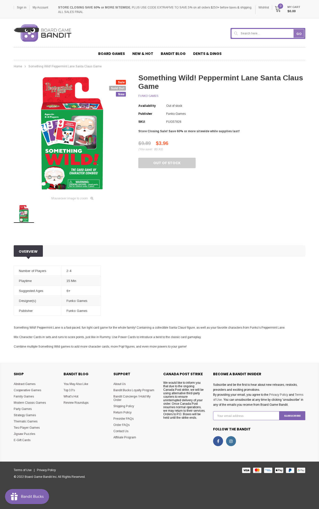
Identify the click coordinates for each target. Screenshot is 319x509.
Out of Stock (167, 162)
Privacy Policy (278, 394)
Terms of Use (24, 470)
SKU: (142, 122)
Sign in (21, 7)
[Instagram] (231, 441)
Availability (147, 106)
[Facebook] (218, 441)
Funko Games (148, 95)
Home (18, 66)
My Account (40, 7)
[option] (72, 133)
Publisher (145, 114)
